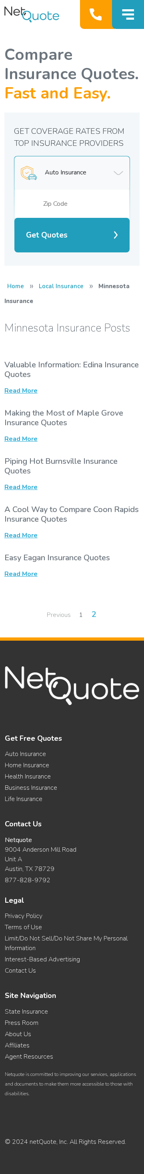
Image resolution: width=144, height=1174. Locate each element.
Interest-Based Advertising (42, 959)
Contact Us (20, 970)
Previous (59, 615)
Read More (21, 390)
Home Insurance (27, 765)
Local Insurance (61, 286)
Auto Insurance (25, 754)
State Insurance (26, 1011)
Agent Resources (29, 1056)
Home (15, 286)
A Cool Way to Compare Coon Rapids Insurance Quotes (71, 514)
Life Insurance (23, 799)
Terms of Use (23, 927)
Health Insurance (28, 776)
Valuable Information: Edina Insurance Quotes (71, 369)
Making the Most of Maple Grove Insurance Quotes (63, 418)
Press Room (21, 1022)
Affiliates (17, 1045)
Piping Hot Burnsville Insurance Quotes (61, 466)
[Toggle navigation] (128, 14)
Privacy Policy (23, 916)
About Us (18, 1034)
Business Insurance (31, 787)
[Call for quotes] (97, 14)
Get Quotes (47, 235)
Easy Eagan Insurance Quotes (57, 557)
